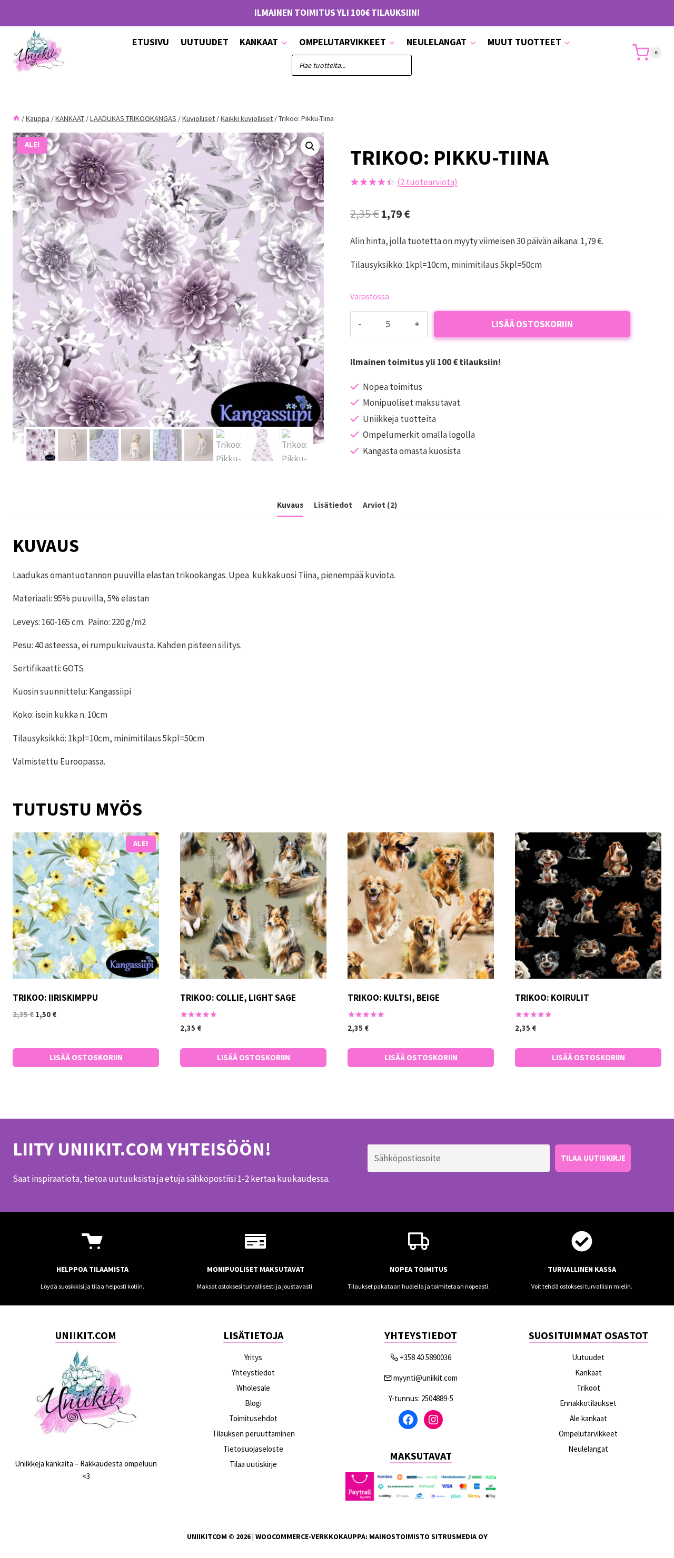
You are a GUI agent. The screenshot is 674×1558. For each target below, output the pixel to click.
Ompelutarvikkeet (588, 1434)
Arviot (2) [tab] (380, 505)
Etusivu (150, 42)
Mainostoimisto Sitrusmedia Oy (428, 1536)
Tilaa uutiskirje (253, 1464)
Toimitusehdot (253, 1418)
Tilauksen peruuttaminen (253, 1434)
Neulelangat (588, 1449)
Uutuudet (205, 42)
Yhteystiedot (253, 1373)
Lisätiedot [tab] (333, 505)
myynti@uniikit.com (425, 1378)
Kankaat (588, 1373)
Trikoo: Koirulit (552, 997)
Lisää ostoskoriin (532, 324)
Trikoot (588, 1388)
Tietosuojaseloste (253, 1449)
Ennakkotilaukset (588, 1403)
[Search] (398, 65)
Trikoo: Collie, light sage (238, 997)
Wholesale (253, 1388)
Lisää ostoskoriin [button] (86, 1057)
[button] (310, 146)
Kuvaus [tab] (290, 505)
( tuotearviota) (427, 182)
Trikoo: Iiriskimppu (55, 997)
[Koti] (16, 118)
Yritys (253, 1357)
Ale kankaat (588, 1418)
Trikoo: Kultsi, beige (394, 997)
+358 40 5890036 (425, 1357)
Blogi (253, 1403)
